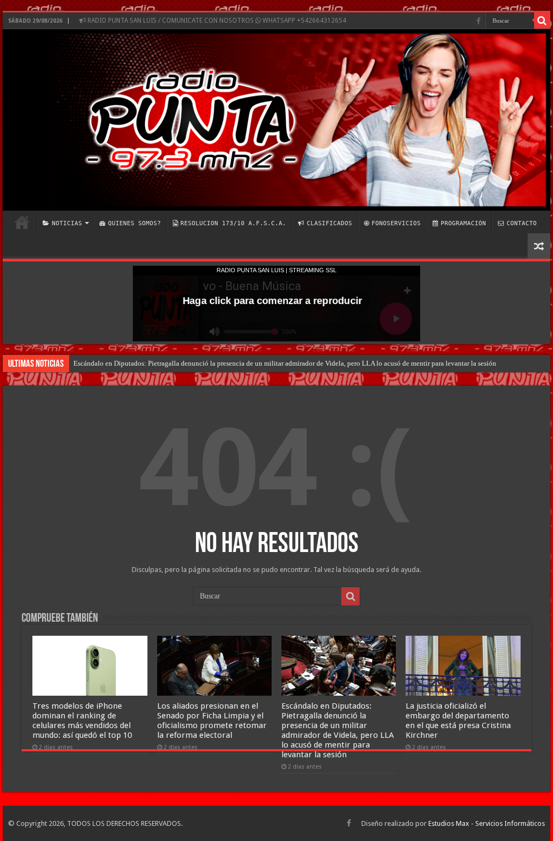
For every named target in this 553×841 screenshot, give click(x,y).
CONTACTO (522, 223)
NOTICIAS (67, 223)
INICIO (22, 222)
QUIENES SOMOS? (134, 223)
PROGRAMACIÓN (463, 223)
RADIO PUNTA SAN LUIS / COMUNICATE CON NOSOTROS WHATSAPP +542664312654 (216, 20)
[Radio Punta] (276, 120)
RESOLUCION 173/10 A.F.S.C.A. (233, 223)
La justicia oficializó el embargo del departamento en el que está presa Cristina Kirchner (458, 720)
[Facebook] (478, 21)
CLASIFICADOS (329, 223)
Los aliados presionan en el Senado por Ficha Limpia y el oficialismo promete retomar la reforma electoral (212, 720)
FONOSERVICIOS (396, 223)
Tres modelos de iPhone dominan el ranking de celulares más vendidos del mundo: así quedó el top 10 (82, 720)
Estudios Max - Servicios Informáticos (486, 823)
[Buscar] (542, 20)
